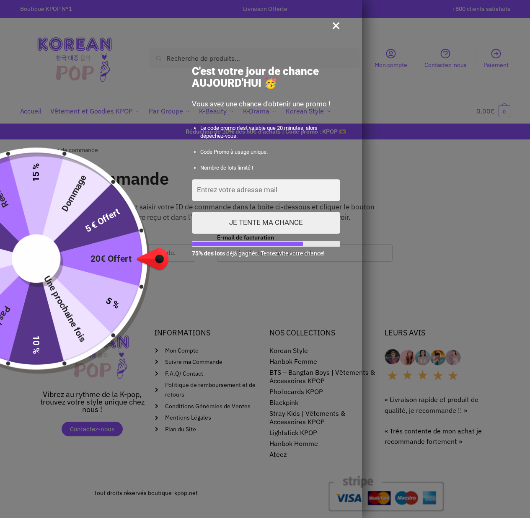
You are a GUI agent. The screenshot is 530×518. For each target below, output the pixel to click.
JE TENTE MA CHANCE (266, 222)
